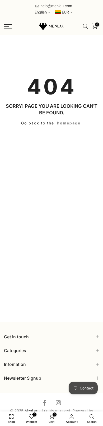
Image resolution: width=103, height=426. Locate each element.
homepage (69, 123)
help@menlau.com (55, 5)
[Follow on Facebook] (45, 402)
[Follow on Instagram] (58, 402)
